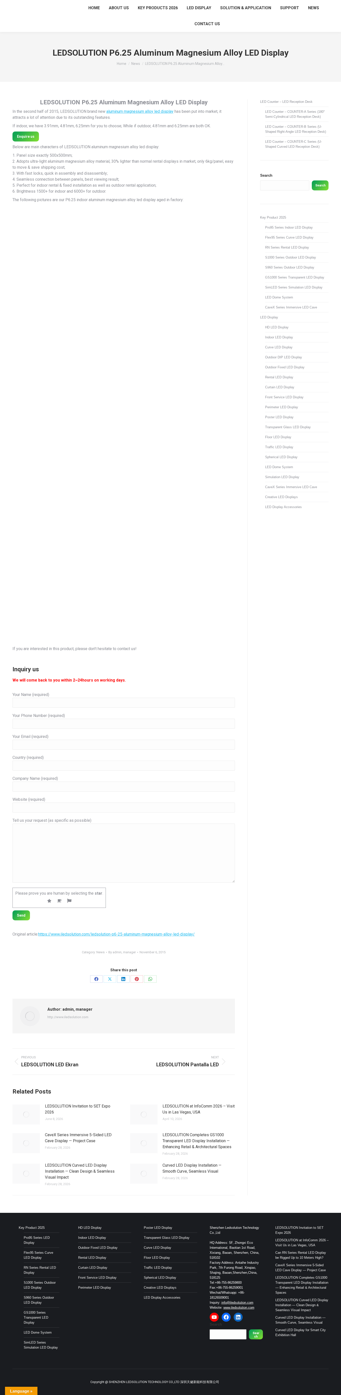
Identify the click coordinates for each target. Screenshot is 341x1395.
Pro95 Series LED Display (37, 1240)
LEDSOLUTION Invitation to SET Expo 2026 (77, 1109)
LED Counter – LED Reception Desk (286, 102)
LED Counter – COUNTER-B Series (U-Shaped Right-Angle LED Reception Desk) (295, 129)
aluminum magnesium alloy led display (139, 111)
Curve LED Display (279, 347)
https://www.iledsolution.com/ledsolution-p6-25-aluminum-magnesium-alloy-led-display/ (116, 934)
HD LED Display (277, 327)
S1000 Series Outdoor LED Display (290, 257)
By (122, 952)
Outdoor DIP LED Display (283, 357)
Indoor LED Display (279, 337)
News (100, 952)
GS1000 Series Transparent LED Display (294, 277)
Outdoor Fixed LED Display (285, 367)
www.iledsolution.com (238, 1307)
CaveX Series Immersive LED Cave (291, 307)
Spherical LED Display (281, 457)
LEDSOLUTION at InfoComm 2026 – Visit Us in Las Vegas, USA (199, 1109)
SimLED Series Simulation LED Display (294, 287)
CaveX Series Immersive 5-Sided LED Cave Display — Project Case (78, 1137)
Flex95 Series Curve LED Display (289, 237)
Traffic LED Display (279, 447)
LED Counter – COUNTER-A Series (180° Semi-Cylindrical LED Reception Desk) (295, 114)
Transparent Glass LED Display (288, 427)
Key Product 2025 (273, 217)
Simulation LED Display (282, 477)
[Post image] (26, 1114)
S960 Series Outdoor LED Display (289, 267)
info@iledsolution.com (237, 1302)
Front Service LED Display (284, 397)
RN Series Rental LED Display (287, 247)
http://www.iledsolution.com (67, 1017)
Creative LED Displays (281, 497)
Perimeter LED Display (281, 407)
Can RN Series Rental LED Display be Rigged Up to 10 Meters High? (300, 1255)
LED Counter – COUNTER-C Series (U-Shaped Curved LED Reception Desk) (293, 144)
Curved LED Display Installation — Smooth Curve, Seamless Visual (192, 1168)
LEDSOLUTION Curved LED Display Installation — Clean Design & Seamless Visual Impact (80, 1171)
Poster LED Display (279, 417)
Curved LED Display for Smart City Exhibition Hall (300, 1332)
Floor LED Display (278, 437)
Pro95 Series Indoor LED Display (289, 227)
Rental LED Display (279, 377)
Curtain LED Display (279, 387)
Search (266, 175)
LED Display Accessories (283, 507)
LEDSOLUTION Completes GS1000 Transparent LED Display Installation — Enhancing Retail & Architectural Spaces (197, 1140)
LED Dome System (279, 297)
